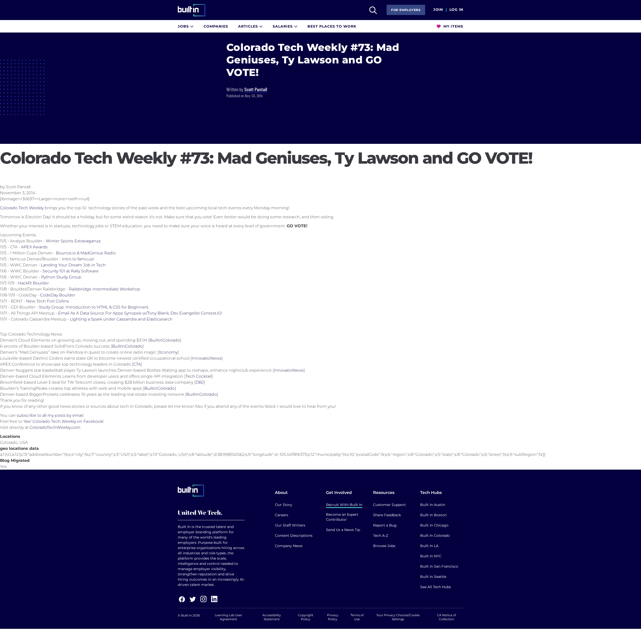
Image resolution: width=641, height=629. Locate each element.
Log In (456, 10)
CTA (137, 364)
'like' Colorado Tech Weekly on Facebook (63, 421)
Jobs (184, 26)
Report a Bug (385, 525)
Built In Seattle (433, 576)
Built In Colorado (435, 535)
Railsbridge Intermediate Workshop (104, 289)
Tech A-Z (380, 535)
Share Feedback (387, 515)
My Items (452, 26)
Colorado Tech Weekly (22, 207)
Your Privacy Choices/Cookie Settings (398, 617)
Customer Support (389, 504)
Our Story (283, 504)
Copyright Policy (305, 617)
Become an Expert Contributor (342, 517)
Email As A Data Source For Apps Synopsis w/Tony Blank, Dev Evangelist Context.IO (140, 313)
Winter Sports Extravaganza (73, 241)
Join (438, 10)
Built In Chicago (434, 525)
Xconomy (168, 352)
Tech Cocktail (199, 376)
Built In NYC (430, 556)
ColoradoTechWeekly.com (55, 427)
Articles (248, 26)
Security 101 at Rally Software (71, 271)
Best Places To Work (331, 26)
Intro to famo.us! (78, 259)
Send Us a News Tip (343, 530)
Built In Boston (433, 515)
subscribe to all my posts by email (50, 415)
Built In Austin (432, 504)
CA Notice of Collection (446, 617)
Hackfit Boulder (33, 283)
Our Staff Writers (290, 525)
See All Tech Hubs (435, 587)
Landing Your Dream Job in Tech (73, 265)
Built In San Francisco (439, 566)
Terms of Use (357, 617)
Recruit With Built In (344, 504)
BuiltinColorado (164, 340)
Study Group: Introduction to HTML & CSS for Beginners (93, 307)
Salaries (283, 26)
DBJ (200, 382)
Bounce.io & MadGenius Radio (86, 253)
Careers (281, 515)
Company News (288, 546)
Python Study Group (61, 277)
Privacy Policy (332, 617)
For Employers (406, 10)
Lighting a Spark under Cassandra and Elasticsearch (121, 319)
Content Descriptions (293, 535)
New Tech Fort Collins (47, 301)
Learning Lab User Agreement (228, 617)
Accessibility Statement (271, 617)
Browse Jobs (384, 546)
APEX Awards (34, 247)
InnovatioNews (207, 358)
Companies (216, 26)
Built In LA (429, 546)
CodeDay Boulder (57, 295)
